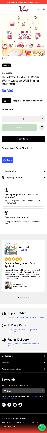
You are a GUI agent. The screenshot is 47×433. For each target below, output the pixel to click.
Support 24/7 (17, 313)
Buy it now (23, 139)
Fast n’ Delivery (18, 339)
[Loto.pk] (24, 9)
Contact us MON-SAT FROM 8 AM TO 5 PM (26, 317)
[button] (44, 9)
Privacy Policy (34, 396)
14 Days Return (18, 325)
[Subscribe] (42, 390)
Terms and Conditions (9, 398)
